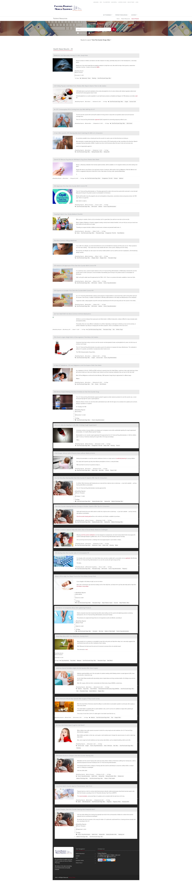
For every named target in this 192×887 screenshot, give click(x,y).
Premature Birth (125, 801)
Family (78, 233)
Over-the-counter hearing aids (84, 516)
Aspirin (79, 801)
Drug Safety (73, 660)
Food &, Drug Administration (110, 206)
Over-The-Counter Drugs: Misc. (104, 78)
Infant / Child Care (108, 745)
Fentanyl (116, 178)
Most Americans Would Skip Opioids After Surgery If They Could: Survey (78, 699)
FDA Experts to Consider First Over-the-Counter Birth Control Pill (73, 290)
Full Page (77, 78)
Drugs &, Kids (113, 470)
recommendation (83, 796)
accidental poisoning (121, 458)
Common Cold (133, 101)
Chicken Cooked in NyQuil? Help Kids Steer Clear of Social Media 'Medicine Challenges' (81, 530)
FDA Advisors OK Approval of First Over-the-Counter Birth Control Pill (75, 265)
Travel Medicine (120, 233)
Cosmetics (95, 631)
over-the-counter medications (88, 535)
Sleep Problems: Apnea (107, 602)
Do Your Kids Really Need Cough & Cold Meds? (70, 725)
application (127, 558)
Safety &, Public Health (110, 631)
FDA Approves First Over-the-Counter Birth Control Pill (70, 186)
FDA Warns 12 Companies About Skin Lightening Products (73, 608)
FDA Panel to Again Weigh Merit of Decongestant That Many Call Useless (76, 337)
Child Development (86, 801)
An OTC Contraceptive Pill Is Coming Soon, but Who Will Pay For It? (74, 109)
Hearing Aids (106, 151)
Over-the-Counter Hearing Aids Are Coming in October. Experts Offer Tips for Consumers (82, 506)
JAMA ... (98, 67)
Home (118, 18)
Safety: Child (106, 445)
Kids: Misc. (101, 470)
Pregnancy (124, 568)
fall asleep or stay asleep (82, 586)
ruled (136, 96)
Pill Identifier (106, 2)
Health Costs (94, 776)
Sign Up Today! (131, 2)
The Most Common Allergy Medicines (65, 240)
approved (97, 119)
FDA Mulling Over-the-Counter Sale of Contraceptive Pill (72, 553)
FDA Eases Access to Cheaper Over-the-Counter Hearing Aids (74, 755)
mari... (86, 649)
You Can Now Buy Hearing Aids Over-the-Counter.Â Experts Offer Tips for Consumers (80, 478)
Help (101, 2)
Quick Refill (114, 2)
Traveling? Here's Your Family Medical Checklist (68, 214)
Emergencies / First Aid (107, 178)
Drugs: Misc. (86, 688)
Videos (92, 33)
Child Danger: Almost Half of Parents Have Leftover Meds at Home (74, 453)
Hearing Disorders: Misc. (97, 151)
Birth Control (129, 123)
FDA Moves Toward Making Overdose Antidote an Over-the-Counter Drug (76, 392)
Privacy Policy (79, 862)
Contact (133, 15)
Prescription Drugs (100, 233)
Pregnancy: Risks (117, 801)
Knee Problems (93, 688)
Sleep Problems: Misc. (124, 602)
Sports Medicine (92, 691)
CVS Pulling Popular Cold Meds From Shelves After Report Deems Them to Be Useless (80, 86)
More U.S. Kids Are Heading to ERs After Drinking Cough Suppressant (75, 425)
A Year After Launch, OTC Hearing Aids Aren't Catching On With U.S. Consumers (78, 133)
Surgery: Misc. (101, 691)
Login (137, 2)
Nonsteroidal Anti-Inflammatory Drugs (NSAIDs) (108, 688)
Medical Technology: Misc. (117, 501)
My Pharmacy (107, 15)
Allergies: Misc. (103, 258)
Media (116, 545)
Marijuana (79, 660)
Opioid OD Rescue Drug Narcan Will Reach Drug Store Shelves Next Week (76, 159)
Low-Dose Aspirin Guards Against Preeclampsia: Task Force (74, 786)
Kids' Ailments (103, 384)
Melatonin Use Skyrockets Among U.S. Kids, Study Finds (71, 55)
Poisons (118, 445)
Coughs (126, 101)
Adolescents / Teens (86, 78)
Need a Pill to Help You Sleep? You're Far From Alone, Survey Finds (75, 576)
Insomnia (116, 602)
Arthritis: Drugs (119, 329)
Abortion (100, 206)
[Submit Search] (113, 29)
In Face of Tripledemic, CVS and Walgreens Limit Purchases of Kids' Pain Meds (77, 365)
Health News (82, 33)
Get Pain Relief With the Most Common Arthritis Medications (72, 314)
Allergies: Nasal (95, 258)
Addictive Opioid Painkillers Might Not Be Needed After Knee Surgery (77, 668)
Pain (114, 329)
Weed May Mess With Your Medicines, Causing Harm (72, 636)
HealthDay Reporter (80, 410)
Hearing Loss (121, 776)
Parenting (94, 78)
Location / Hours (122, 2)
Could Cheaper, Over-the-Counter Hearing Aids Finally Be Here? (75, 809)
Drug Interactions (65, 660)
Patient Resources (121, 15)
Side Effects (109, 660)
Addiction (121, 178)
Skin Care (101, 631)
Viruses (96, 384)
